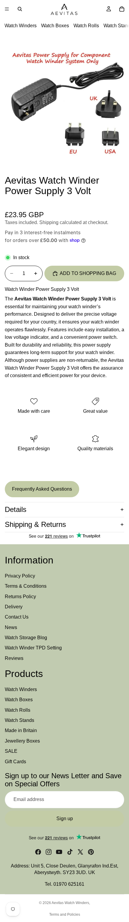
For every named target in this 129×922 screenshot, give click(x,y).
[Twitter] (80, 851)
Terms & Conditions (25, 586)
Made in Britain (21, 730)
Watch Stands (19, 720)
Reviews (14, 657)
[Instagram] (48, 851)
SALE (11, 751)
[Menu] (7, 9)
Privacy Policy (20, 575)
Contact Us (16, 616)
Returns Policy (20, 596)
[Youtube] (59, 851)
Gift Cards (15, 761)
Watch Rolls (86, 25)
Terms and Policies (64, 914)
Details (15, 509)
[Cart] (121, 9)
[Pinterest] (90, 851)
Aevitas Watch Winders (70, 903)
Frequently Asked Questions (42, 489)
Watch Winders (20, 25)
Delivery (13, 606)
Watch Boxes (55, 25)
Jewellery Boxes (22, 740)
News (11, 627)
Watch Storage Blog (26, 637)
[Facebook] (38, 851)
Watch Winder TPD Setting (33, 647)
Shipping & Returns (35, 524)
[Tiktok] (70, 851)
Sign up (64, 818)
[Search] (19, 9)
